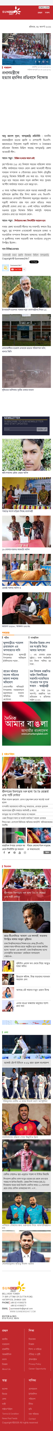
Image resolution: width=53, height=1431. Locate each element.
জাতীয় (5, 1339)
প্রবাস (4, 1359)
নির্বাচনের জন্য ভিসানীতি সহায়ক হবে (30, 220)
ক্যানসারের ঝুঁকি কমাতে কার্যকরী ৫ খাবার (19, 810)
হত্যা (14, 254)
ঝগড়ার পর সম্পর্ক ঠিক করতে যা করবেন (18, 814)
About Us (6, 1369)
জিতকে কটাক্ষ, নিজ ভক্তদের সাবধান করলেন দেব (33, 978)
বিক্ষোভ (28, 254)
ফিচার (4, 1393)
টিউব (31, 1403)
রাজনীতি (5, 1349)
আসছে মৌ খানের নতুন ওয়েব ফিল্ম (33, 989)
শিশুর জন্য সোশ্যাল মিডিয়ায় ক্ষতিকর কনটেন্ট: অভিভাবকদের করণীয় (27, 824)
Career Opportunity (37, 1368)
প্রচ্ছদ (40, 12)
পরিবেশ (32, 1398)
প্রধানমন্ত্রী (6, 254)
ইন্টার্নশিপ (33, 1393)
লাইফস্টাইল (9, 754)
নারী (4, 1403)
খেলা (6, 1032)
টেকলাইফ (33, 1359)
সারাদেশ (7, 67)
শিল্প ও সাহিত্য (35, 1349)
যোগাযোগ (33, 1388)
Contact (32, 1419)
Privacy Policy (35, 1364)
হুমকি (20, 254)
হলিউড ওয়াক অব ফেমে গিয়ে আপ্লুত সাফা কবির (33, 965)
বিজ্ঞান (5, 1364)
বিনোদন (7, 866)
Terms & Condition (10, 1414)
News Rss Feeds (9, 1418)
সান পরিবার (34, 1414)
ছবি (30, 1409)
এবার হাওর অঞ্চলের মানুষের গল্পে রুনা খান (32, 1004)
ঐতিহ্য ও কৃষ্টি (34, 1354)
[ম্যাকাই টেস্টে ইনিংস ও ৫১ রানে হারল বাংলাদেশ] (26, 1050)
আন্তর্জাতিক (6, 1354)
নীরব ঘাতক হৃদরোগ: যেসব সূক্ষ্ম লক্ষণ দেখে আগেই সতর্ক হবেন (25, 801)
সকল (47, 12)
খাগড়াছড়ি (44, 254)
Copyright (7, 1422)
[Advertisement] (26, 107)
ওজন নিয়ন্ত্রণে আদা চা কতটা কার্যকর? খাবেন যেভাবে (24, 818)
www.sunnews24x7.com (23, 1311)
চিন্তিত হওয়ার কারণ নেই (25, 158)
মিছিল (35, 254)
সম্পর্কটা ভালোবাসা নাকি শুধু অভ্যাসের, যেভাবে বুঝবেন (25, 806)
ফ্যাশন (5, 1388)
